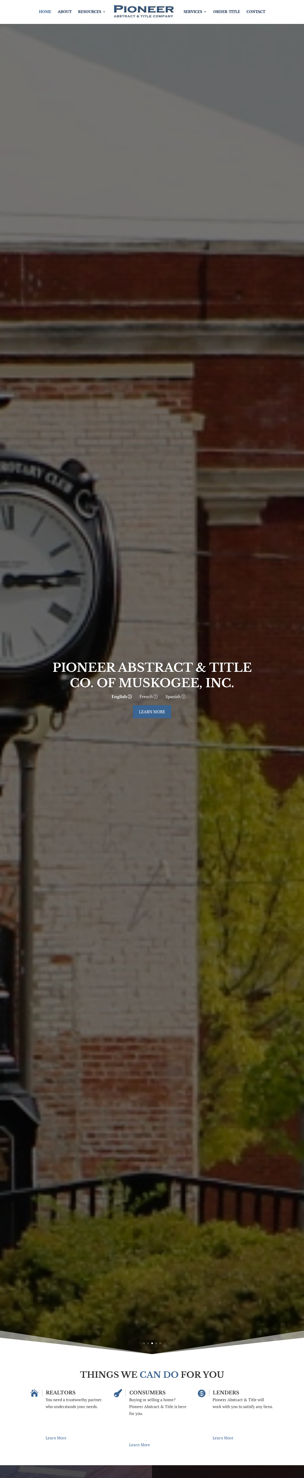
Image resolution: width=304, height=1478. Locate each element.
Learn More (152, 711)
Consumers (147, 1393)
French (146, 696)
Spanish (173, 696)
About (65, 12)
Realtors (61, 1393)
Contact (256, 12)
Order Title (226, 12)
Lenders (226, 1393)
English (119, 696)
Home (45, 12)
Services (193, 12)
